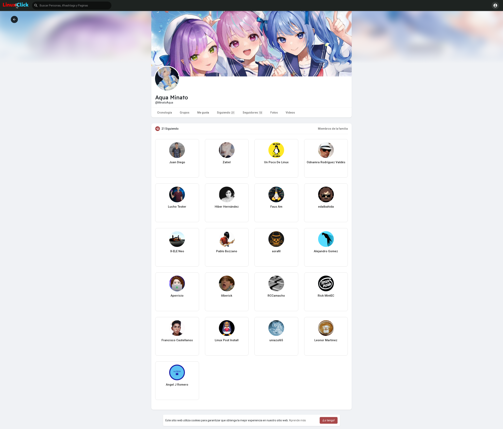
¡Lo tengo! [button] (329, 420)
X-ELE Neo (177, 251)
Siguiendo (225, 112)
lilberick (226, 295)
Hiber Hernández (227, 206)
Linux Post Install (227, 340)
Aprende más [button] (297, 420)
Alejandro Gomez (326, 251)
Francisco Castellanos (177, 340)
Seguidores (252, 112)
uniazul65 (276, 340)
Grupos (184, 112)
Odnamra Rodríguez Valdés (326, 162)
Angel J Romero (177, 384)
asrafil (276, 251)
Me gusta (203, 112)
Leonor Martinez (325, 340)
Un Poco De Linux (276, 162)
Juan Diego (177, 162)
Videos (290, 112)
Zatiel (227, 162)
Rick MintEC (326, 295)
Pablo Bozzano (226, 251)
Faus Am (276, 206)
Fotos (274, 112)
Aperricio (177, 295)
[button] (71, 5)
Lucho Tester (177, 206)
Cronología (164, 112)
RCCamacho (276, 295)
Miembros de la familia (333, 128)
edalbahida (326, 206)
